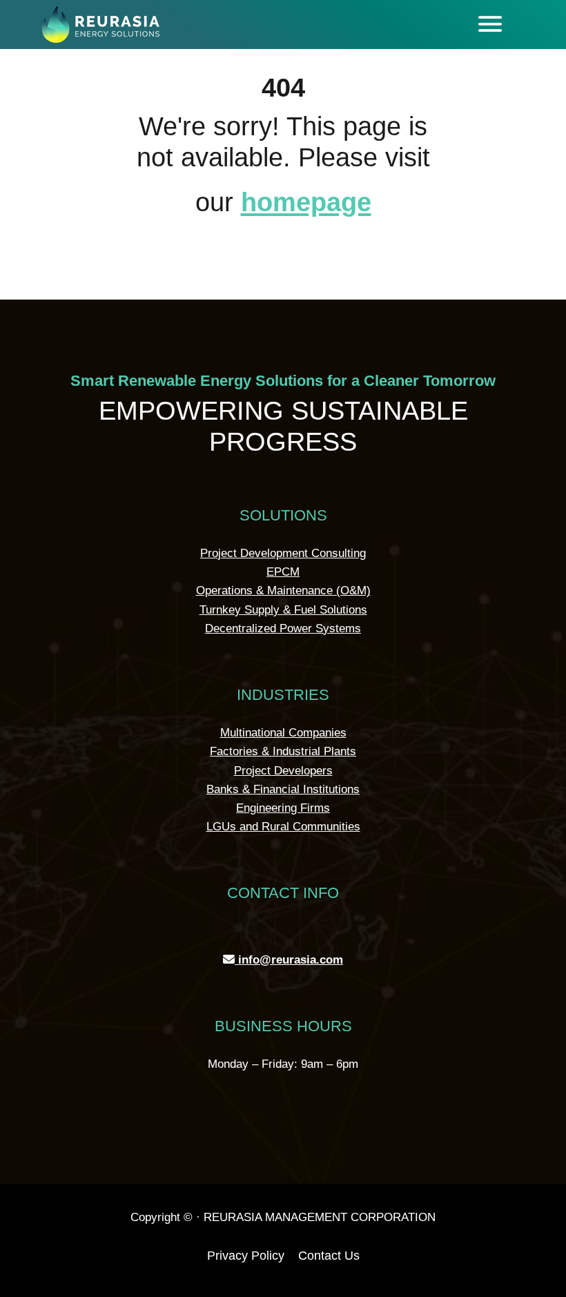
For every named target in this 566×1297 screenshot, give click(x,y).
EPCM (283, 571)
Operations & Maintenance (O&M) (283, 590)
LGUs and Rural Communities (283, 826)
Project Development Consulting (283, 553)
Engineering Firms (283, 808)
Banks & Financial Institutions (283, 789)
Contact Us (329, 1255)
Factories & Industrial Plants (283, 751)
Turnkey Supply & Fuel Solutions (283, 609)
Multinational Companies (283, 732)
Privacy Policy (245, 1255)
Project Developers (283, 770)
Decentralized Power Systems (283, 628)
